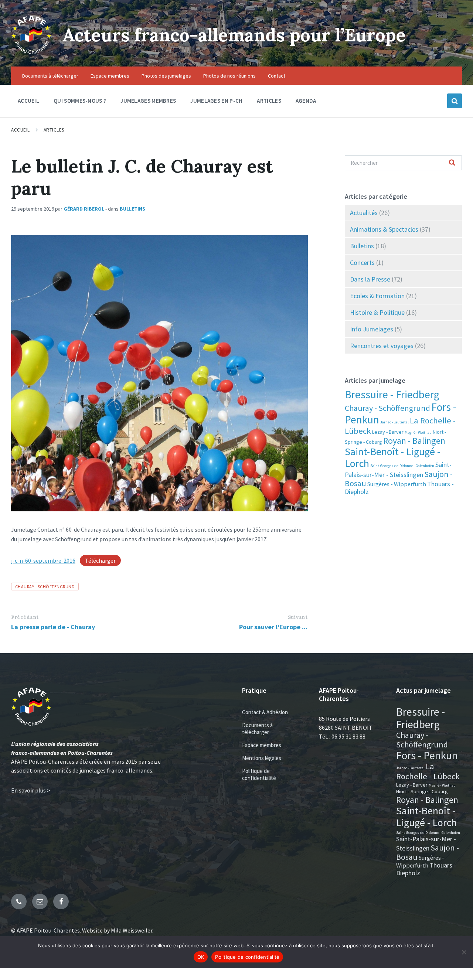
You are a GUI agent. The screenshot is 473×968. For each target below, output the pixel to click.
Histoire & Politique (377, 312)
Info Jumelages (371, 329)
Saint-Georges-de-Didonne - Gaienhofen (402, 465)
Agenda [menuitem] (306, 100)
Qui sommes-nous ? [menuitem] (80, 100)
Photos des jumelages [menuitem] (166, 75)
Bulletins (132, 208)
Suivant (298, 617)
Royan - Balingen (414, 440)
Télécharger (100, 560)
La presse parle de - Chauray (53, 627)
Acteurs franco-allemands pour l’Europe (234, 35)
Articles (54, 130)
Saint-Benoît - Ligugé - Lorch (392, 457)
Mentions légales (261, 757)
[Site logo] (31, 52)
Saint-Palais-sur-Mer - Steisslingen (426, 843)
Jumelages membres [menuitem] (148, 100)
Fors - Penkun (427, 755)
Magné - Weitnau (418, 432)
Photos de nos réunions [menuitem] (229, 75)
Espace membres (261, 745)
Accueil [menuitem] (28, 100)
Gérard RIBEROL (84, 208)
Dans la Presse (370, 279)
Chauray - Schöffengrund (45, 586)
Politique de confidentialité (259, 774)
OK (200, 957)
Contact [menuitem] (276, 75)
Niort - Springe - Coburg (422, 791)
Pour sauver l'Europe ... (273, 627)
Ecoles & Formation (377, 296)
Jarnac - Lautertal (394, 422)
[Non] (463, 952)
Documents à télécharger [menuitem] (50, 75)
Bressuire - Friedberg (392, 394)
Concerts (362, 262)
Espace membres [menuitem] (110, 75)
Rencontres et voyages (382, 345)
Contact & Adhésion (265, 712)
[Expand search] (454, 100)
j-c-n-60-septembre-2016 (43, 560)
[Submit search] (452, 162)
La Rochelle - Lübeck (428, 771)
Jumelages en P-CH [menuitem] (216, 100)
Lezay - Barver (388, 432)
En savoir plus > (30, 790)
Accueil (20, 130)
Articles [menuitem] (269, 100)
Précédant (25, 617)
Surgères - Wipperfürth (396, 484)
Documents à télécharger (257, 729)
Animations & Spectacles (384, 229)
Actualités (364, 212)
